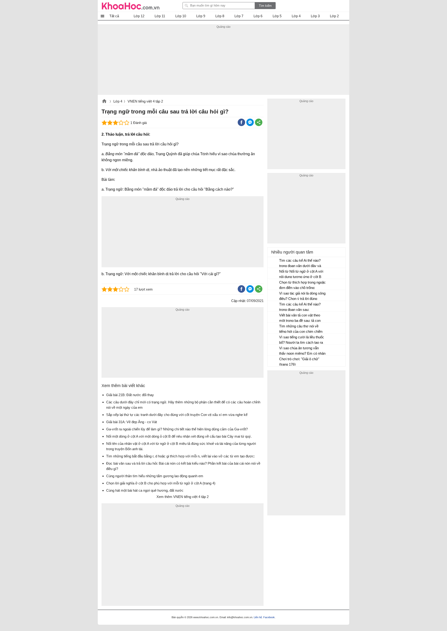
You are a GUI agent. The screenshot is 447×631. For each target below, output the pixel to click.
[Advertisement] (223, 62)
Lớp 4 (117, 101)
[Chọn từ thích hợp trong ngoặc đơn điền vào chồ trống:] (273, 284)
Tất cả (114, 16)
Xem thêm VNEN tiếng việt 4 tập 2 (182, 497)
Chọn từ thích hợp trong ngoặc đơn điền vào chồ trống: (302, 285)
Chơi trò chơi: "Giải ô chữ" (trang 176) (299, 361)
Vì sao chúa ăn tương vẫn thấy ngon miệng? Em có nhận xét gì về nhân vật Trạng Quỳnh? (302, 351)
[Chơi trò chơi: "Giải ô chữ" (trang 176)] (273, 361)
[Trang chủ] (131, 5)
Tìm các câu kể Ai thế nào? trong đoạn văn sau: (300, 307)
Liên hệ (258, 617)
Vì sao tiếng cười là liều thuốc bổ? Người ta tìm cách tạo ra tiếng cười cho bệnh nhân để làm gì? (301, 340)
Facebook (269, 617)
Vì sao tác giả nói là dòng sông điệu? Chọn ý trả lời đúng (302, 296)
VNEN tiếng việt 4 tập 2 (145, 101)
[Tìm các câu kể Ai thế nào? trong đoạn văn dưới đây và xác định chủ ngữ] (273, 262)
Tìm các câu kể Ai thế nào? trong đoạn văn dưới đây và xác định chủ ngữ (300, 263)
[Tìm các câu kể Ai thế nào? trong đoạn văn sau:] (273, 306)
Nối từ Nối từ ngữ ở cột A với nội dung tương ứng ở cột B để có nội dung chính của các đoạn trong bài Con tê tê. (301, 274)
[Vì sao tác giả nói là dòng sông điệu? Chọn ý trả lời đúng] (273, 295)
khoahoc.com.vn (104, 101)
